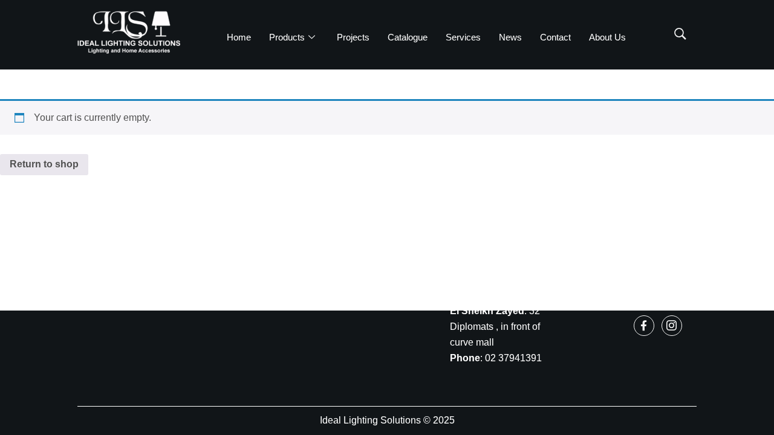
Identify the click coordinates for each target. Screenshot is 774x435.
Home (239, 37)
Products (287, 37)
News (510, 37)
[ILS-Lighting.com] (128, 32)
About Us (607, 37)
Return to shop (44, 164)
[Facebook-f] (644, 325)
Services (463, 37)
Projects (353, 37)
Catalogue (408, 37)
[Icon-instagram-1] (672, 325)
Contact (555, 37)
